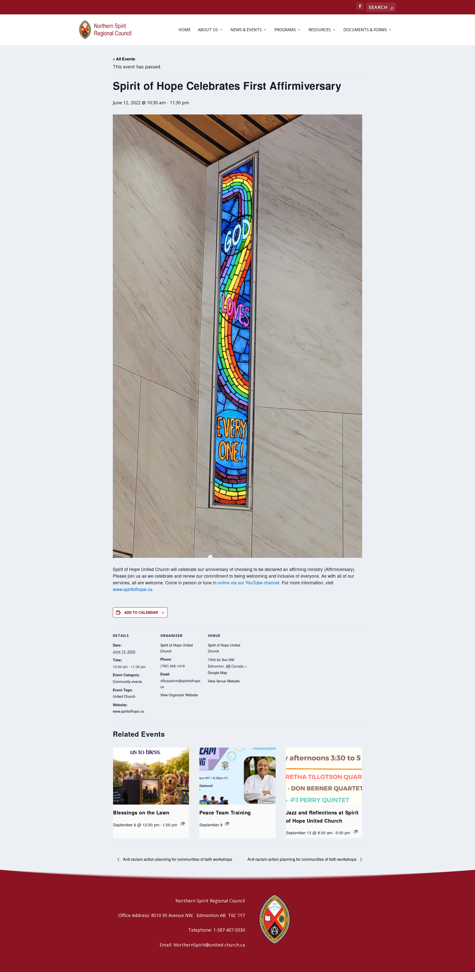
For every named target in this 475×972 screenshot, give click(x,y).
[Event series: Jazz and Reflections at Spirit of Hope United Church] (355, 831)
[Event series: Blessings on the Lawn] (183, 823)
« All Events (124, 59)
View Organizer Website (179, 694)
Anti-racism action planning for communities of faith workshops (177, 859)
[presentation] (151, 776)
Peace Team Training (225, 812)
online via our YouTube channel (248, 582)
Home (184, 30)
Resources (320, 30)
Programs (285, 30)
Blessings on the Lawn (141, 812)
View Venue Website (224, 680)
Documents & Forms (365, 30)
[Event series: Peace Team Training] (227, 823)
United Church (124, 696)
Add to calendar (141, 612)
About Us (208, 30)
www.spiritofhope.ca (132, 589)
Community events (127, 681)
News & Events (246, 30)
